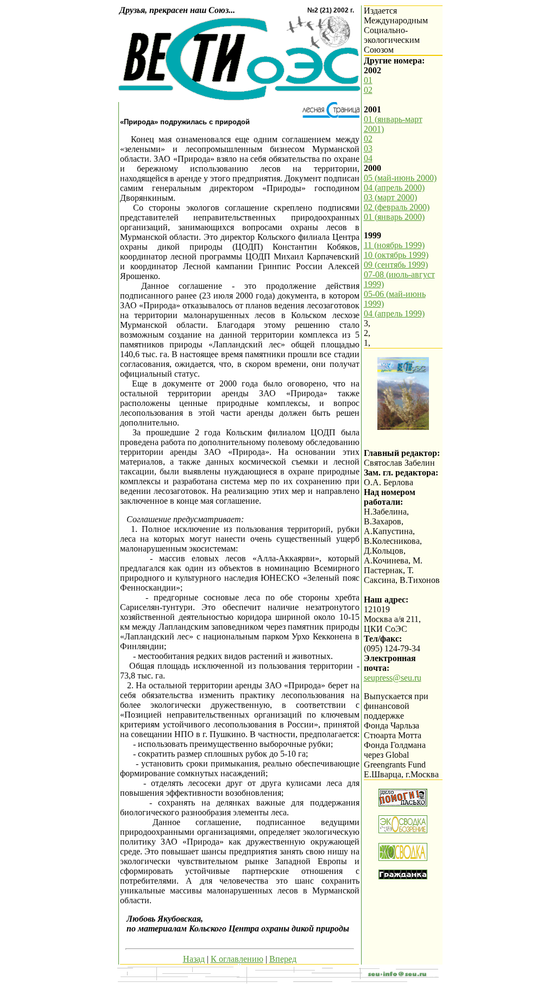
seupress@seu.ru (392, 677)
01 (368, 80)
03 (368, 148)
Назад (194, 958)
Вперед (282, 958)
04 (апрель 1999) (394, 313)
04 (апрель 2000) (394, 187)
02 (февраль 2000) (396, 207)
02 (368, 89)
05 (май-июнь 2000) (400, 177)
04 (368, 158)
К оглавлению (237, 958)
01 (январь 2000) (394, 216)
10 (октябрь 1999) (396, 254)
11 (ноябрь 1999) (394, 245)
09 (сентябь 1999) (396, 264)
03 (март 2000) (390, 197)
